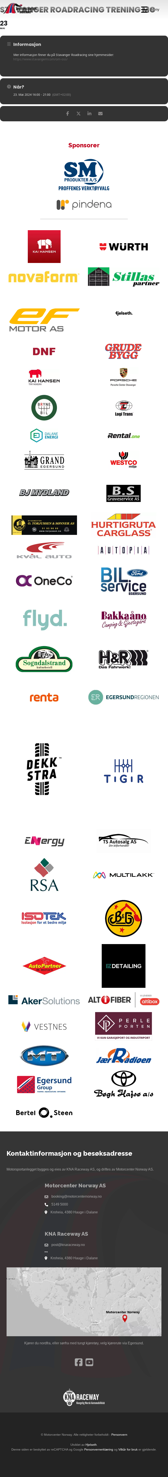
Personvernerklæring (98, 1449)
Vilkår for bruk (128, 1449)
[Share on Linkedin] (89, 113)
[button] (150, 9)
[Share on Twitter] (78, 113)
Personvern (119, 1434)
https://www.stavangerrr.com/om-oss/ (40, 59)
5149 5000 (59, 1204)
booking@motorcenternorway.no (76, 1196)
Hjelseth (91, 1444)
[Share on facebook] (67, 113)
